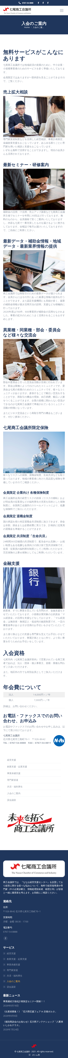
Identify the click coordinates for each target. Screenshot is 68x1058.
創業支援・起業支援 (17, 766)
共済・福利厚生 (15, 786)
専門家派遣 (12, 779)
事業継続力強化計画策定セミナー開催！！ (24, 1001)
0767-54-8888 (27, 2)
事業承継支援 (13, 773)
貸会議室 (11, 799)
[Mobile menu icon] (62, 10)
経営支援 (11, 759)
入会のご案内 (13, 793)
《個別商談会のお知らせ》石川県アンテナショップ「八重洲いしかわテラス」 (33, 1023)
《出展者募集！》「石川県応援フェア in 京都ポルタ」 (30, 1011)
